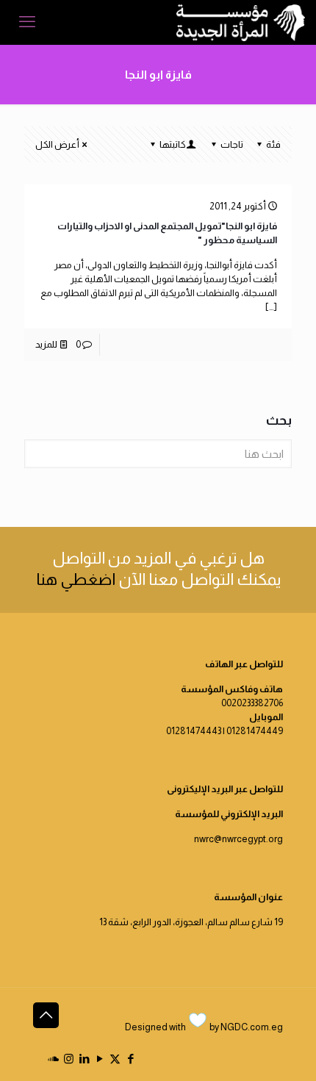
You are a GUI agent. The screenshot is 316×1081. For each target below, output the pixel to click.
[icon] (53, 1058)
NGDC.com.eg (251, 1026)
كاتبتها (172, 144)
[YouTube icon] (99, 1058)
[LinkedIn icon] (84, 1058)
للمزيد (46, 344)
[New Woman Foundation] (240, 22)
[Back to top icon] (46, 1015)
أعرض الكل (57, 144)
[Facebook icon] (130, 1058)
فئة (273, 144)
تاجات (231, 144)
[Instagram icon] (68, 1058)
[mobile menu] (27, 22)
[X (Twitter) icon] (115, 1058)
